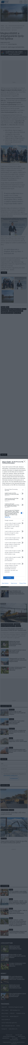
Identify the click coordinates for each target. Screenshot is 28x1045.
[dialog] (14, 522)
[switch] (22, 493)
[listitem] (14, 490)
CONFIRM (8, 577)
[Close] (24, 461)
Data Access (14, 583)
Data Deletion (5, 583)
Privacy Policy (22, 583)
